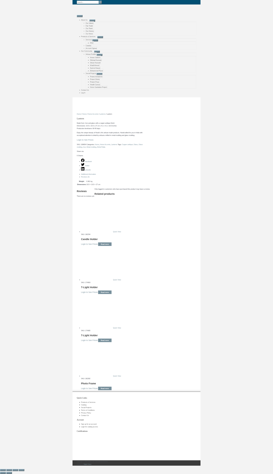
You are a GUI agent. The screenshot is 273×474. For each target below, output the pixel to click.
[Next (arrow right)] (9, 473)
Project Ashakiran (96, 76)
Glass (136, 144)
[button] (0, 467)
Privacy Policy (86, 413)
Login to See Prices (85, 140)
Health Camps (95, 85)
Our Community (86, 51)
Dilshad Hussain (96, 60)
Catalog (88, 45)
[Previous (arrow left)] (3, 473)
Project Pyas (94, 82)
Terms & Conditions (88, 410)
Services (89, 40)
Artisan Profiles (91, 54)
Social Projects (91, 73)
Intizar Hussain (95, 63)
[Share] (15, 470)
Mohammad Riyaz (96, 71)
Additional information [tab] (88, 174)
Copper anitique (127, 144)
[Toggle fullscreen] (9, 470)
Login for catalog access (89, 427)
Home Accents (93, 114)
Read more (105, 244)
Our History (90, 31)
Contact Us (85, 90)
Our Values (90, 23)
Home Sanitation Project (98, 87)
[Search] (100, 2)
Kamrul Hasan (95, 68)
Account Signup (91, 48)
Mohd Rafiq (101, 147)
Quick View (117, 232)
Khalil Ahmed (94, 65)
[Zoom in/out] (3, 470)
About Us (84, 20)
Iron (84, 147)
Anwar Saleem (95, 57)
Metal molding (91, 147)
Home (79, 114)
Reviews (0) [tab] (85, 177)
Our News (89, 34)
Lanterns (102, 114)
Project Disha (94, 79)
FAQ (91, 43)
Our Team (89, 28)
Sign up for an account (89, 424)
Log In (83, 93)
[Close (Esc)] (21, 470)
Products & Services (88, 36)
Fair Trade (89, 26)
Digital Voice (87, 464)
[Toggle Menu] (92, 20)
